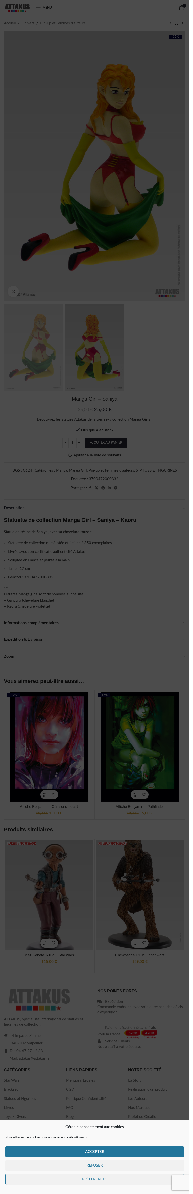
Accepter (94, 1152)
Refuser (95, 1165)
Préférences (94, 1179)
